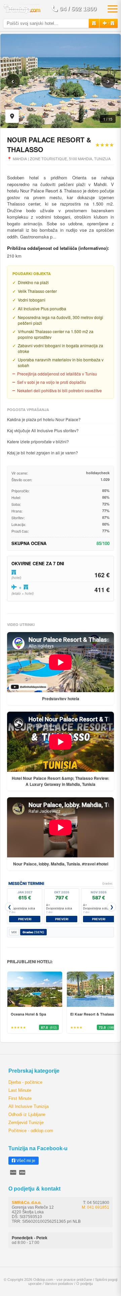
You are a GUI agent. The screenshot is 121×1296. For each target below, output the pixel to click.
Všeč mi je (25, 1160)
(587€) (33, 932)
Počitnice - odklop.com (30, 1130)
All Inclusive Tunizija (28, 1106)
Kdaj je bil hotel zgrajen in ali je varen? (42, 452)
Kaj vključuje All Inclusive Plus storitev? (43, 430)
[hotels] (94, 23)
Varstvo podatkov (59, 1284)
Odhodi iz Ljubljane (26, 1114)
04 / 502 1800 (77, 8)
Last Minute (19, 1090)
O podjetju (84, 1284)
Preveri (25, 919)
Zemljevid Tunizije (26, 1122)
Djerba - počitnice (25, 1082)
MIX (14, 932)
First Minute (20, 1098)
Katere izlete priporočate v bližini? (38, 441)
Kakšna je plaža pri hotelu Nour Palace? (44, 419)
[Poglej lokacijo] (12, 116)
